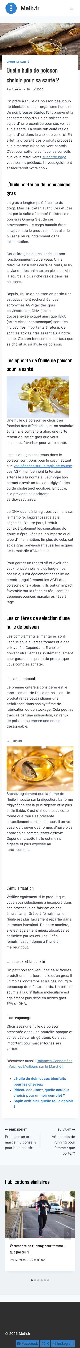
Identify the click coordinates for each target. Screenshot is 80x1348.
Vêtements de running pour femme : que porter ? (63, 1141)
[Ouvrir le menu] (71, 8)
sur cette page (54, 157)
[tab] (32, 1280)
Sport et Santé (18, 61)
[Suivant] (67, 1233)
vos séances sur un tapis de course (43, 466)
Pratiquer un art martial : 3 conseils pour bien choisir (20, 1139)
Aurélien (17, 89)
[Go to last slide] (12, 1233)
